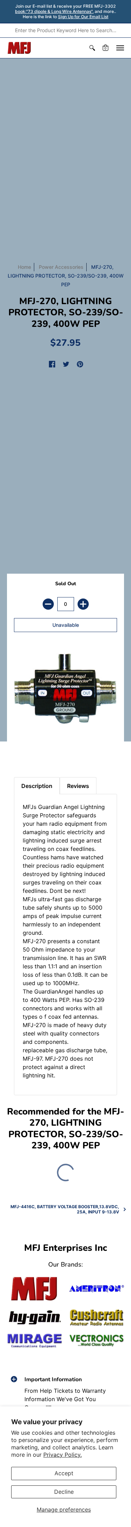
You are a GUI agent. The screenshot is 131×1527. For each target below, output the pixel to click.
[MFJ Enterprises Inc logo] (19, 48)
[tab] (21, 753)
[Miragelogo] (34, 1340)
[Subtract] (48, 604)
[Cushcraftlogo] (96, 1317)
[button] (92, 48)
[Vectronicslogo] (96, 1340)
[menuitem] (92, 48)
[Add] (83, 604)
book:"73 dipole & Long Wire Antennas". (54, 11)
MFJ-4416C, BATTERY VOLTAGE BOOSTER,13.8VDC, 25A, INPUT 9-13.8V (64, 1209)
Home (24, 267)
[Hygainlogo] (34, 1318)
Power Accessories (61, 267)
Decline (64, 1491)
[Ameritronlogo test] (96, 1288)
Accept (63, 1473)
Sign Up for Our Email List (83, 16)
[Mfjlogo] (34, 1289)
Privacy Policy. (62, 1454)
